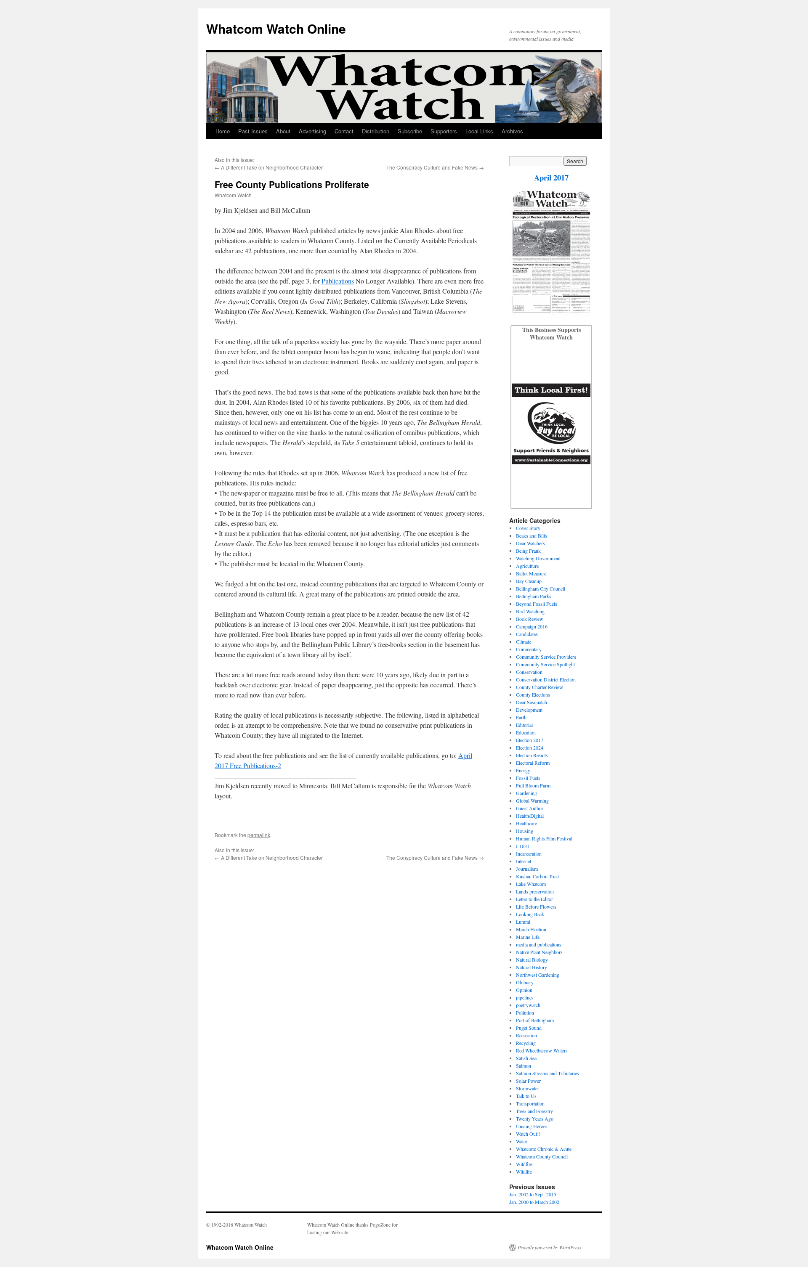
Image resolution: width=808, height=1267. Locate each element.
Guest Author (529, 808)
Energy (523, 770)
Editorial (524, 724)
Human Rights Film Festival (544, 838)
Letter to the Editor (534, 899)
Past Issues (253, 131)
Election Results (532, 755)
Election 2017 (529, 740)
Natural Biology (532, 959)
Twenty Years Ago (534, 1118)
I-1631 (522, 846)
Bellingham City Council (540, 588)
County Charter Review (539, 687)
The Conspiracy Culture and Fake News (432, 167)
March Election (531, 929)
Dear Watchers (530, 543)
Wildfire (524, 1164)
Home (222, 131)
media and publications (538, 944)
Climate (523, 641)
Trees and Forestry (534, 1111)
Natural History (531, 967)
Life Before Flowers (536, 906)
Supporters (444, 131)
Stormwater (527, 1088)
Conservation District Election (546, 679)
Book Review (529, 618)
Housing (524, 830)
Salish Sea (526, 1058)
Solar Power (528, 1080)
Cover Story (528, 528)
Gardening (526, 793)
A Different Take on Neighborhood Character (272, 167)
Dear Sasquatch (531, 702)
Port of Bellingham (535, 1020)
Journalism (527, 868)
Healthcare (526, 823)
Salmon (523, 1065)
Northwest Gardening (537, 974)
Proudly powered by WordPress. (550, 1247)
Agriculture (527, 565)
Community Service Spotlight (545, 664)
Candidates (527, 634)
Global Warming (532, 800)
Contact (344, 131)
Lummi (523, 921)
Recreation (526, 1035)
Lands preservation (535, 891)
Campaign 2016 (532, 626)
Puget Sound (529, 1027)
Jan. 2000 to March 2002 (534, 1201)
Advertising (312, 131)
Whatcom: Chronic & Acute (543, 1148)
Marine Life (528, 936)
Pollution (525, 1012)
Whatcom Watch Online (276, 28)
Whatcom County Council (542, 1156)
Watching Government (538, 558)
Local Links (479, 131)
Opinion (524, 989)
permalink (258, 834)
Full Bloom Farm (533, 785)
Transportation (530, 1103)
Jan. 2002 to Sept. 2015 (532, 1194)
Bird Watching (530, 611)
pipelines (525, 997)
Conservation (529, 671)
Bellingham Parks (533, 596)
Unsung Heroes (532, 1126)
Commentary (529, 649)
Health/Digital (530, 815)
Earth (521, 717)
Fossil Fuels (528, 777)
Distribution (375, 131)
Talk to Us (526, 1095)
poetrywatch (528, 1005)
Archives (512, 131)
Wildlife (524, 1171)
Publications (338, 280)
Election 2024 (529, 747)
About (283, 131)
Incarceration (529, 853)
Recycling (526, 1042)
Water (521, 1141)
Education (526, 732)
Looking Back (530, 914)
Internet (523, 861)
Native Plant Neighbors (539, 952)
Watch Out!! (528, 1133)
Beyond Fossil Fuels (536, 603)
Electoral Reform (533, 762)
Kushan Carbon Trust (537, 876)
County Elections (533, 694)
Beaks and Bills (531, 535)
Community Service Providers (546, 656)
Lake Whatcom (531, 883)
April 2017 (551, 177)
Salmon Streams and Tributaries (547, 1073)
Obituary (525, 982)
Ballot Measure (531, 573)
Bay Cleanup (529, 581)
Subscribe (410, 131)
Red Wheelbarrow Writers (542, 1050)
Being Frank (528, 550)
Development (529, 709)
